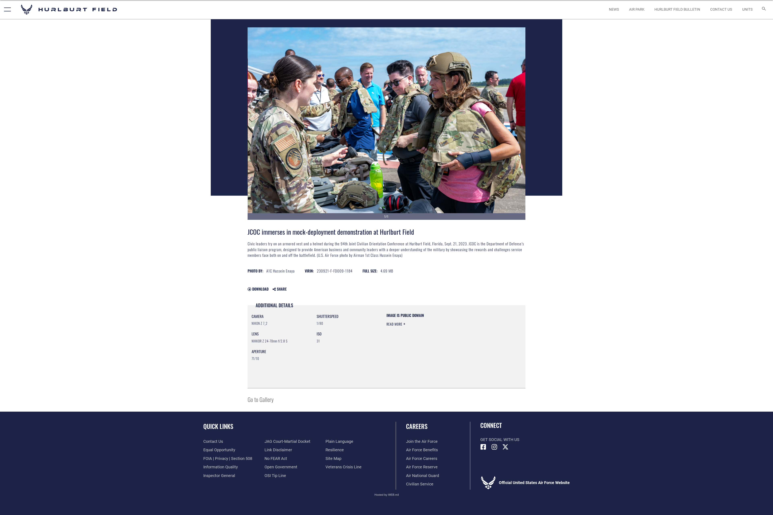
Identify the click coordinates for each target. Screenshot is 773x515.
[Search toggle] (763, 9)
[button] (6, 9)
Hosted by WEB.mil (386, 494)
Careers (417, 426)
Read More (394, 324)
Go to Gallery (261, 399)
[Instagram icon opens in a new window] (494, 447)
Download (260, 289)
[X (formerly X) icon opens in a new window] (505, 447)
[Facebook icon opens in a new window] (483, 447)
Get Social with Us (499, 439)
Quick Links (218, 426)
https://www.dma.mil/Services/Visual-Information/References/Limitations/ (433, 350)
